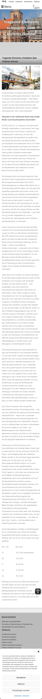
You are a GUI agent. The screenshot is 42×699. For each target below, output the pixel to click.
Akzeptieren (21, 677)
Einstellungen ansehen (21, 690)
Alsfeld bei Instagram (9, 637)
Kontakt (11, 1)
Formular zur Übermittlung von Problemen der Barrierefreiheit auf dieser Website (17, 625)
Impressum (26, 696)
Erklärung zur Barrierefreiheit (11, 621)
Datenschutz (17, 696)
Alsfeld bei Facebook (9, 634)
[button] (38, 651)
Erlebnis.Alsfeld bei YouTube (11, 648)
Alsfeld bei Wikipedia (9, 639)
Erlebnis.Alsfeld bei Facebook (12, 645)
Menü (7, 7)
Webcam (37, 1)
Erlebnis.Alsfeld (7, 642)
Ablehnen (21, 684)
